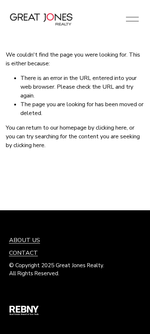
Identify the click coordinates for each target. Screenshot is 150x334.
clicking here (111, 128)
